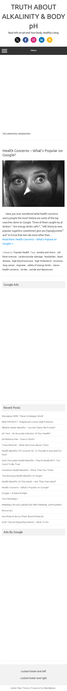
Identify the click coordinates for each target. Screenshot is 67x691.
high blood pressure (22, 261)
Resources (7, 510)
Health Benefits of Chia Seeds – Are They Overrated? (29, 481)
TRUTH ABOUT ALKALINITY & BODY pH (33, 16)
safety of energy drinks (39, 265)
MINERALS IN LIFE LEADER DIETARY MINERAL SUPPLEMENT (32, 504)
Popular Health (21, 252)
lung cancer (9, 265)
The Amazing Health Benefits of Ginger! (22, 475)
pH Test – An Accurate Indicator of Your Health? (26, 433)
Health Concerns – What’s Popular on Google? (25, 487)
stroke (24, 269)
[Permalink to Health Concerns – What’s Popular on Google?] (33, 206)
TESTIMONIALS (10, 499)
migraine (21, 265)
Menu (33, 50)
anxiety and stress (46, 252)
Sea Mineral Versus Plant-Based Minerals (23, 516)
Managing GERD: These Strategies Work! (22, 416)
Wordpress (50, 688)
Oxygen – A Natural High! (14, 493)
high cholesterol (43, 261)
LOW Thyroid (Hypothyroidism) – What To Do (25, 522)
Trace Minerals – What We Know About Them (25, 445)
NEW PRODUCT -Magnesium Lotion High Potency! (27, 421)
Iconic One (16, 688)
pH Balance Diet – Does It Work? (18, 439)
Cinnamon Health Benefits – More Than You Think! (27, 470)
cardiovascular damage (30, 256)
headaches (50, 256)
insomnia (58, 261)
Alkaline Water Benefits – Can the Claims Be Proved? (28, 427)
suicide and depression (41, 269)
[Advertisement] (33, 93)
